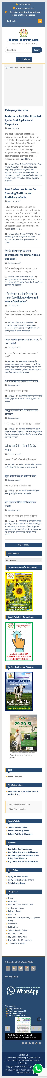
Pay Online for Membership (20, 940)
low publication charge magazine (26, 178)
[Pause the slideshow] (33, 1028)
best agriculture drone (28, 239)
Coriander (9, 325)
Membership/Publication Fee (20, 905)
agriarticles (15, 237)
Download (12, 901)
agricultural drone (28, 237)
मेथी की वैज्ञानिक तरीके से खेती (32, 396)
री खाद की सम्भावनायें (34, 521)
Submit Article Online (17, 930)
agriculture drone (12, 239)
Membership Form (16, 933)
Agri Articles (23, 40)
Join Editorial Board (16, 943)
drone (7, 242)
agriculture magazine (21, 170)
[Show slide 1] (23, 1043)
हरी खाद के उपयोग (15, 529)
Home (10, 898)
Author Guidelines (16, 908)
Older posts (23, 545)
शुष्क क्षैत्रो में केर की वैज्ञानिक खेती (20, 476)
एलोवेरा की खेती (29, 464)
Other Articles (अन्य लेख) (24, 164)
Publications (13, 927)
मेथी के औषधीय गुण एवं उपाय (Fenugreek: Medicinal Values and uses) (22, 254)
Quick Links (11, 21)
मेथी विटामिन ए (16, 285)
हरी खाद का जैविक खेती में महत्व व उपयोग (24, 524)
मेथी (27, 282)
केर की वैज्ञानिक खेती (28, 491)
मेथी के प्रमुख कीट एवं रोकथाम (15, 399)
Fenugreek (9, 279)
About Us (12, 914)
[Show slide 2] (26, 1043)
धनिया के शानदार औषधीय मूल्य (20, 331)
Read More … (26, 159)
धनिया (15, 328)
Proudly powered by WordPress (17, 1070)
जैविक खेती (22, 521)
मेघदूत (14, 432)
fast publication (28, 175)
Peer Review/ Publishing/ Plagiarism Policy (23, 1058)
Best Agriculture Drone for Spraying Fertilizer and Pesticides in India (20, 193)
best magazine (28, 172)
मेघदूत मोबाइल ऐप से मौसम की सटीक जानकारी (22, 434)
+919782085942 (25, 4)
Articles (11, 164)
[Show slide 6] (40, 1043)
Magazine (8, 181)
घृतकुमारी (34, 467)
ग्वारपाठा (27, 467)
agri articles (28, 167)
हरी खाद (7, 524)
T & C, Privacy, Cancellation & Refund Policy (23, 1060)
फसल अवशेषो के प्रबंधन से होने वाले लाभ (24, 370)
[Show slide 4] (33, 1043)
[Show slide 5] (36, 1043)
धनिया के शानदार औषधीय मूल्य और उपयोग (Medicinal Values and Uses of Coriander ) (21, 297)
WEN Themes (25, 1073)
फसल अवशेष (23, 361)
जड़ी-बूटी (22, 282)
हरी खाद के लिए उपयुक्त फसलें (15, 532)
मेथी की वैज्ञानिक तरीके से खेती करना (21, 381)
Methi (16, 282)
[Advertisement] (23, 86)
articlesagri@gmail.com (25, 8)
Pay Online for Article (17, 937)
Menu (27, 59)
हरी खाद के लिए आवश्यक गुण (31, 529)
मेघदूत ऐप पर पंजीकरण (24, 432)
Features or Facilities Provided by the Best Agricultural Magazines (23, 120)
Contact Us (12, 924)
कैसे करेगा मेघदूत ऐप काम (27, 429)
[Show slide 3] (30, 1043)
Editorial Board (14, 911)
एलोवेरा (21, 464)
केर (20, 491)
